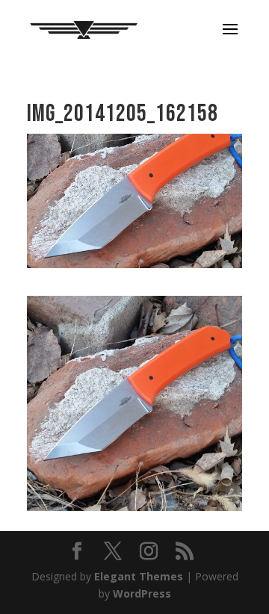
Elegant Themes (138, 576)
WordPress (142, 593)
